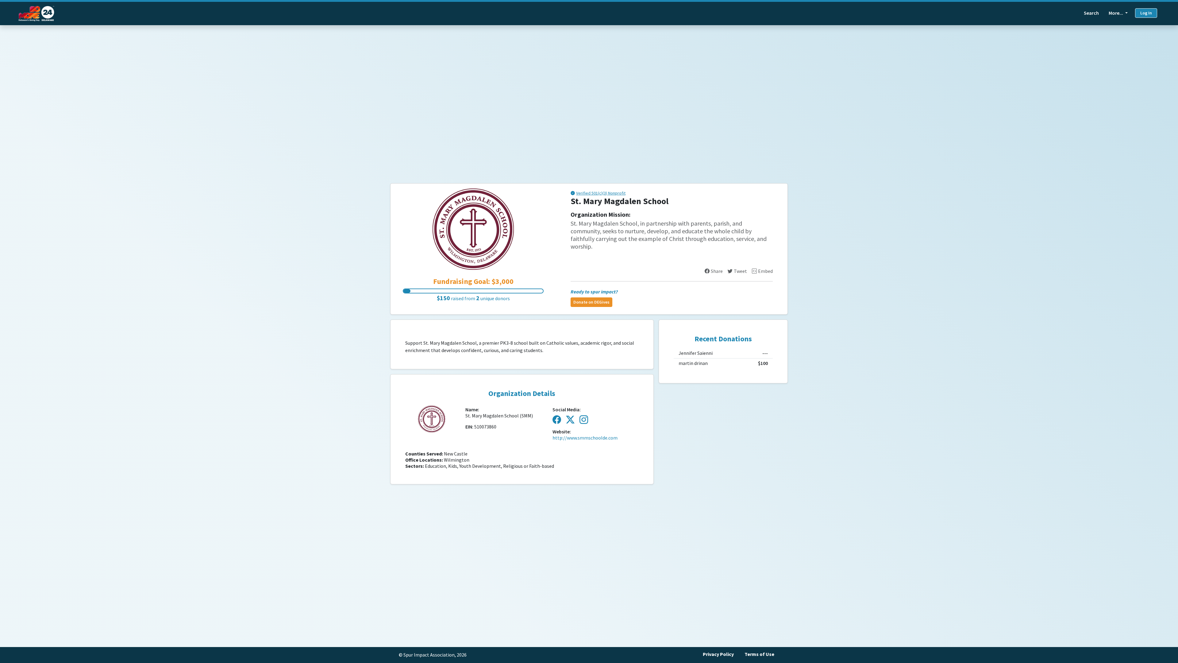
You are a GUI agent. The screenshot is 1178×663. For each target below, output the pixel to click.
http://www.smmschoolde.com (585, 438)
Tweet (740, 271)
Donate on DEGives (591, 302)
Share (717, 271)
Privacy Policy (718, 654)
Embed (765, 271)
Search (1091, 13)
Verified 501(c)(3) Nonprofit (601, 193)
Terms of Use (759, 654)
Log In (1146, 13)
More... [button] (1116, 13)
